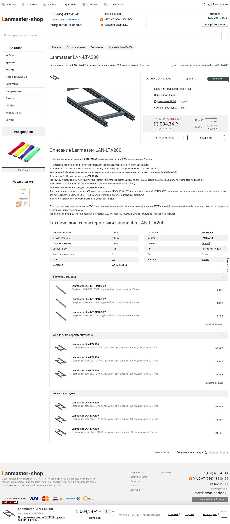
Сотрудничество (138, 477)
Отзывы (136, 515)
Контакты (92, 4)
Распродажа (136, 472)
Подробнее (23, 170)
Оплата (51, 4)
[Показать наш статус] (23, 196)
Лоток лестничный (211, 249)
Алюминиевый (119, 265)
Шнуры (10, 119)
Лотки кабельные (16, 76)
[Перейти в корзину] (204, 16)
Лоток (205, 254)
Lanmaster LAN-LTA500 (85, 370)
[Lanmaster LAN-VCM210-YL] (23, 151)
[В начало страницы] (224, 514)
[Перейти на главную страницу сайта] (22, 19)
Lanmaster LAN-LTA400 (85, 357)
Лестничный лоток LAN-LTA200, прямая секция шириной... (41, 518)
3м (113, 259)
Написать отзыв (161, 452)
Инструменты (14, 91)
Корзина (189, 514)
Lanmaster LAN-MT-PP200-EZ (89, 312)
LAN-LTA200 (207, 238)
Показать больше (213, 324)
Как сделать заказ (152, 515)
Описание (124, 515)
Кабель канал (14, 112)
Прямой (206, 243)
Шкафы (10, 105)
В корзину (206, 137)
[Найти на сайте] (225, 35)
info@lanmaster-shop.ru (210, 493)
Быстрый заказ (165, 137)
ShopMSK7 (219, 484)
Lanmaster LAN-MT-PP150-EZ (89, 299)
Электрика (12, 84)
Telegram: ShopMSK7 (116, 24)
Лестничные (97, 47)
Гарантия (31, 4)
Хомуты (10, 69)
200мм (205, 259)
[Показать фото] (54, 77)
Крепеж (10, 62)
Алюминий (207, 232)
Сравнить (173, 514)
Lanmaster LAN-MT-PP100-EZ (89, 286)
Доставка (70, 4)
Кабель (10, 55)
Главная (56, 47)
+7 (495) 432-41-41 (64, 14)
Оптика (10, 98)
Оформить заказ (215, 24)
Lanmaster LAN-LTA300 (85, 344)
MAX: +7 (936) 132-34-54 (118, 19)
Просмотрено (210, 514)
